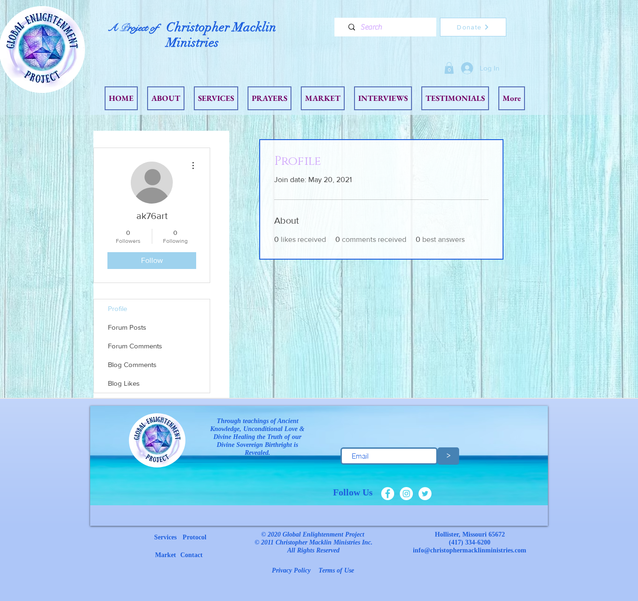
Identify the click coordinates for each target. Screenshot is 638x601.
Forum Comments (135, 346)
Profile (117, 308)
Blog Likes (124, 383)
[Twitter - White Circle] (425, 493)
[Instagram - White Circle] (406, 493)
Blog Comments (132, 364)
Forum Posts (127, 327)
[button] (449, 68)
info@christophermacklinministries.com (469, 550)
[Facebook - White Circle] (387, 493)
